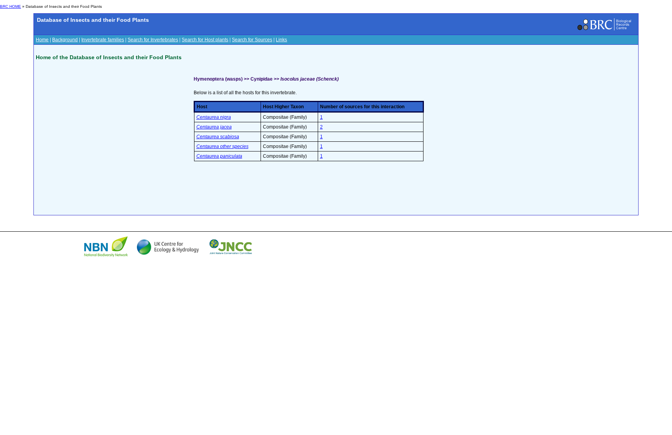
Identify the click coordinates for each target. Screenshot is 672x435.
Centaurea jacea (214, 127)
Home (42, 39)
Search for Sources (252, 39)
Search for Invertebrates (153, 39)
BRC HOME (10, 6)
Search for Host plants (205, 39)
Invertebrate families (102, 39)
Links (281, 39)
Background (65, 39)
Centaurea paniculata (219, 156)
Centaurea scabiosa (217, 136)
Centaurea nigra (213, 117)
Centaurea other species (222, 146)
